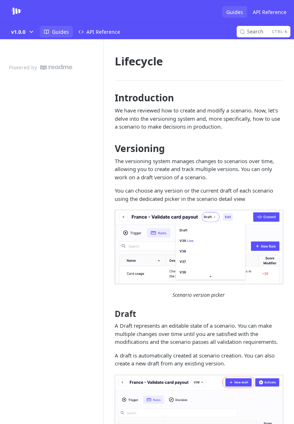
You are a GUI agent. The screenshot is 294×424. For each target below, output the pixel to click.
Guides (234, 12)
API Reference (269, 12)
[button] (199, 247)
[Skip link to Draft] (110, 314)
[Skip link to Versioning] (110, 148)
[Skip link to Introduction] (110, 98)
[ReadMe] (56, 67)
